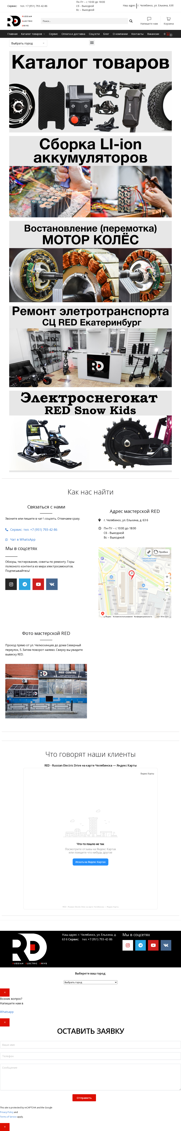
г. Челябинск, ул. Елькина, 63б (156, 5)
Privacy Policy (6, 1112)
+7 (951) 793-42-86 (100, 939)
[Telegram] (24, 584)
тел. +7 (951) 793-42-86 (32, 6)
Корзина (169, 23)
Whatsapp (7, 1012)
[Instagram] (11, 584)
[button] (92, 42)
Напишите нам (149, 23)
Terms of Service (8, 1116)
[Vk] (52, 584)
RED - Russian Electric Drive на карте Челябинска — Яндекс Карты (91, 907)
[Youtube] (38, 584)
